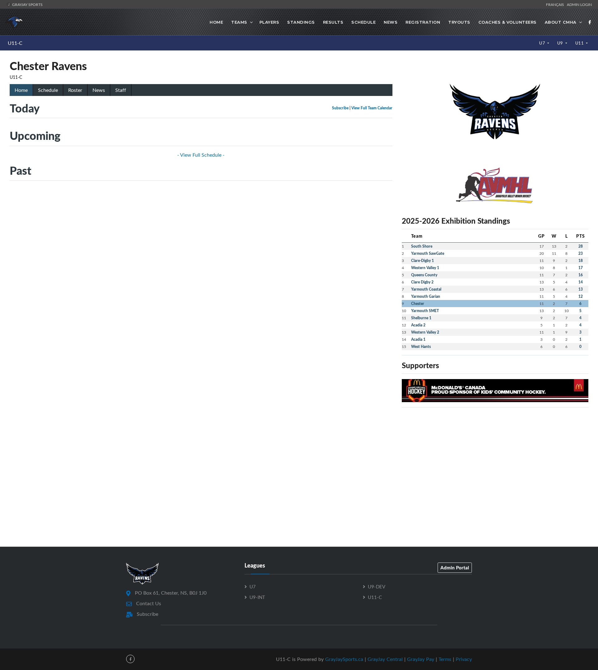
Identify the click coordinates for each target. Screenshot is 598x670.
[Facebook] (590, 22)
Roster (75, 90)
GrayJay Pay (420, 659)
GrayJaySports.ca (344, 659)
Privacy (464, 659)
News (390, 22)
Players (269, 22)
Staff (120, 90)
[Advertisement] (495, 456)
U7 (542, 43)
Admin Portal (454, 567)
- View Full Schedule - (201, 154)
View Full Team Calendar (371, 108)
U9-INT (257, 597)
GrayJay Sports (27, 4)
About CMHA (561, 22)
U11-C (15, 43)
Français (556, 4)
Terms (445, 659)
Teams (239, 22)
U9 (560, 43)
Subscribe (340, 108)
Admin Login (579, 4)
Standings (301, 22)
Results (333, 22)
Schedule (363, 22)
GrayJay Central (385, 659)
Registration (423, 22)
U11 (580, 43)
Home (216, 22)
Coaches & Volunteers (507, 22)
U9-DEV (376, 586)
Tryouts (459, 22)
